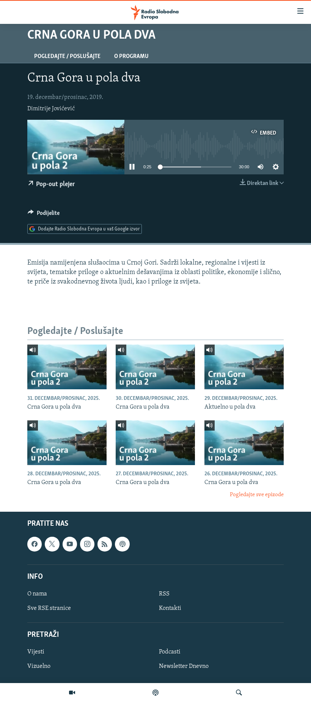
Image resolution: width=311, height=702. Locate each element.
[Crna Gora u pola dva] (67, 367)
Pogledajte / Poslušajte (67, 56)
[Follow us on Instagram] (87, 544)
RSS (164, 594)
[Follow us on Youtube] (70, 544)
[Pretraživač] (239, 692)
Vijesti (35, 652)
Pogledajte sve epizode (257, 495)
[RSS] (104, 544)
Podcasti (170, 652)
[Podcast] (155, 692)
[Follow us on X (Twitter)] (52, 544)
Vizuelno (38, 667)
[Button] (44, 215)
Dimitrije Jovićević (51, 109)
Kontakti (170, 608)
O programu (131, 56)
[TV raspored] (122, 544)
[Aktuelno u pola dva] (244, 367)
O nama (37, 594)
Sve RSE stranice (49, 608)
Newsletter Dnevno (184, 667)
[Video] (72, 692)
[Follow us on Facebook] (34, 544)
